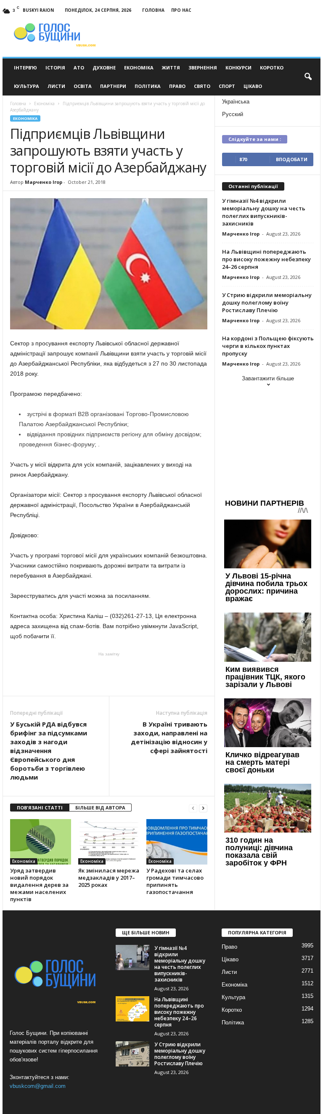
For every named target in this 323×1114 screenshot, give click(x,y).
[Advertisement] (109, 674)
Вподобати (291, 159)
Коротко (271, 67)
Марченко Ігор (43, 182)
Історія (55, 67)
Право (177, 86)
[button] (308, 77)
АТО (79, 67)
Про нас (181, 10)
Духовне (104, 67)
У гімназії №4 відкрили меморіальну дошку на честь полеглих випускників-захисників (263, 212)
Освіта (83, 86)
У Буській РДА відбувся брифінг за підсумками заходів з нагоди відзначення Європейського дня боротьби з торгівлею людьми (48, 750)
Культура (26, 86)
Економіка (139, 67)
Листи (56, 86)
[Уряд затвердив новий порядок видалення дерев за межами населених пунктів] (40, 842)
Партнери (113, 86)
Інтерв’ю (25, 67)
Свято (202, 86)
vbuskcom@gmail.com (38, 1086)
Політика (148, 86)
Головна (153, 10)
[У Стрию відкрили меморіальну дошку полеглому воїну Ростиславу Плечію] (132, 1053)
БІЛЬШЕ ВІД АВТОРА (100, 807)
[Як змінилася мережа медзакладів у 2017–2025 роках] (108, 842)
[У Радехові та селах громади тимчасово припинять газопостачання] (176, 842)
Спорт (227, 86)
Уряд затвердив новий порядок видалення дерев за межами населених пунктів (39, 885)
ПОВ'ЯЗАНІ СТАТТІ (40, 807)
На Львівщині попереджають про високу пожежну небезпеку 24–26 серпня (266, 259)
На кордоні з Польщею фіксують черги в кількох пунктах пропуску (268, 345)
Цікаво (253, 86)
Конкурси (238, 67)
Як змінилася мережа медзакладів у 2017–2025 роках (108, 878)
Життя (171, 67)
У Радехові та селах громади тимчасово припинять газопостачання (175, 881)
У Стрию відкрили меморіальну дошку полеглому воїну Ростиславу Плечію (267, 302)
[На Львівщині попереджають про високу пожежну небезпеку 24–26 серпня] (132, 1008)
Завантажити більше (268, 378)
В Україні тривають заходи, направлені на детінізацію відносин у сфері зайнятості (169, 737)
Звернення (202, 67)
